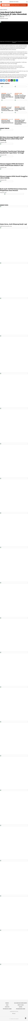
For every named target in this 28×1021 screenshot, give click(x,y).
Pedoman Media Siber (20, 1008)
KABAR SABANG (17, 119)
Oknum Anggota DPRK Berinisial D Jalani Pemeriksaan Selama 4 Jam (7, 109)
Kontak (20, 1006)
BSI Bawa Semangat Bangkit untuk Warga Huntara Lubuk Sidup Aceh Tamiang (7, 96)
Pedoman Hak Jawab (7, 1008)
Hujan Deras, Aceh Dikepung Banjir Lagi (13, 224)
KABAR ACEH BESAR (4, 119)
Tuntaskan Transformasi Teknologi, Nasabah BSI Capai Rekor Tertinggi (20, 97)
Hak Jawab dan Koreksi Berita (20, 1003)
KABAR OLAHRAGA (3, 9)
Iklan (7, 1005)
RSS (14, 1013)
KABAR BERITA (17, 93)
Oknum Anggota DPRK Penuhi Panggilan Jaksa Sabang (20, 109)
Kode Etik (7, 1006)
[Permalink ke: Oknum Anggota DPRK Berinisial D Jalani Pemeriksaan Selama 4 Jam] (7, 102)
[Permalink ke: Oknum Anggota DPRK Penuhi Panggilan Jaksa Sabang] (21, 102)
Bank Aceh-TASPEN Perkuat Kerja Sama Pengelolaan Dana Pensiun (7, 121)
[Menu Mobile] (1, 2)
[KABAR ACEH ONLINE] (14, 1)
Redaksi (7, 1003)
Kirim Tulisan (21, 1005)
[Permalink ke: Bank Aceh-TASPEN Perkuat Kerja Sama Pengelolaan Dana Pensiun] (7, 115)
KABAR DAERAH (3, 93)
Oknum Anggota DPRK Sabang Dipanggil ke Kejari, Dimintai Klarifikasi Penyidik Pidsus (20, 122)
